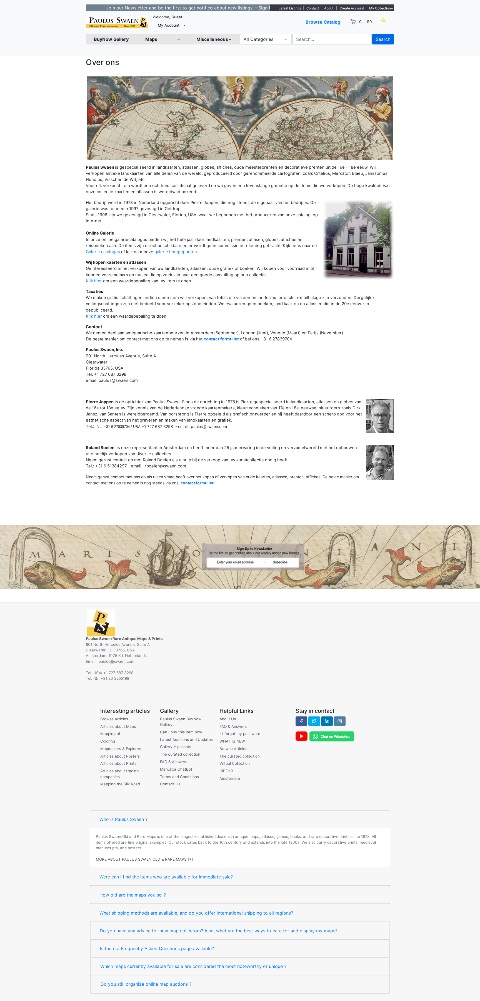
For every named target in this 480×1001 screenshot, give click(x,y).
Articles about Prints (118, 763)
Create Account (351, 8)
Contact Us (170, 784)
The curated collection (180, 754)
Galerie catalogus (103, 251)
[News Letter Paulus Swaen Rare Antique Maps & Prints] (240, 556)
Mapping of (110, 733)
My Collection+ (381, 8)
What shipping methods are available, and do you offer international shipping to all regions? (196, 913)
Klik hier (94, 280)
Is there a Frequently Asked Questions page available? (157, 948)
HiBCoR (226, 771)
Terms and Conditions (179, 777)
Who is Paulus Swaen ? (123, 819)
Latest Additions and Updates (186, 739)
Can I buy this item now (181, 732)
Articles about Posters (120, 756)
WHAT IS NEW (232, 741)
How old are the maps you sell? (132, 895)
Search (383, 39)
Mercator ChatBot (176, 769)
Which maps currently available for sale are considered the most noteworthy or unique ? (193, 966)
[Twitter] (314, 721)
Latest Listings (290, 8)
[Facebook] (301, 721)
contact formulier (221, 339)
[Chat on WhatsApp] (331, 736)
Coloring (107, 741)
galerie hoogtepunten (175, 251)
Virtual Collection (234, 763)
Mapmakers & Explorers (121, 748)
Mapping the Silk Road (120, 784)
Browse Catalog (323, 22)
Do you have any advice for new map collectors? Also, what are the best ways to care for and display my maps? (219, 930)
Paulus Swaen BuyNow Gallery (180, 722)
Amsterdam (229, 778)
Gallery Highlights (175, 746)
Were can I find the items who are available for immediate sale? (166, 877)
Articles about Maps (118, 726)
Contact (312, 8)
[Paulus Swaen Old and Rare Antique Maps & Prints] (117, 22)
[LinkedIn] (327, 721)
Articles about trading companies (119, 774)
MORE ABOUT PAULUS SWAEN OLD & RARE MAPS (141, 859)
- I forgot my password (239, 733)
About (328, 8)
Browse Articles (114, 719)
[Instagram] (340, 721)
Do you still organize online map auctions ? (146, 984)
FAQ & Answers (173, 762)
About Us (227, 719)
